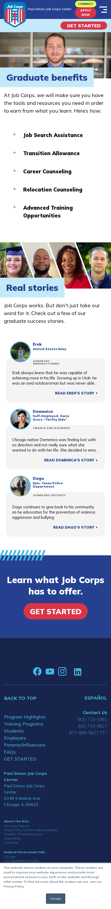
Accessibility (12, 838)
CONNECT (85, 4)
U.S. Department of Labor (21, 861)
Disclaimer (11, 842)
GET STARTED (20, 759)
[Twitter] (70, 671)
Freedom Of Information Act (23, 834)
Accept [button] (55, 898)
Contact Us (95, 712)
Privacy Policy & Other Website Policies (30, 830)
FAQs (10, 752)
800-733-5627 (92, 726)
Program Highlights (25, 717)
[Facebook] (37, 671)
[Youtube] (50, 671)
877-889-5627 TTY (88, 732)
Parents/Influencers (24, 745)
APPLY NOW (85, 13)
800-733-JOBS (92, 719)
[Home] (15, 14)
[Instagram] (62, 671)
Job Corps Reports (16, 826)
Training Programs (23, 724)
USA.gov (10, 856)
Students (14, 731)
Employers (15, 738)
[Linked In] (78, 671)
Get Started (84, 26)
